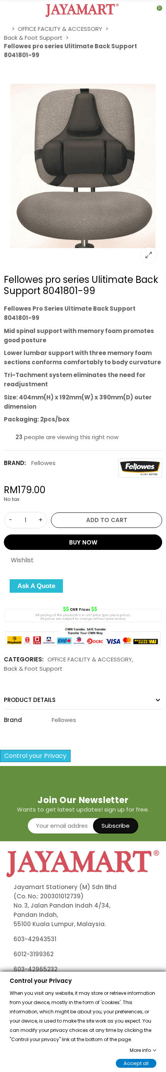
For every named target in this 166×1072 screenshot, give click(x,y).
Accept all (136, 1063)
